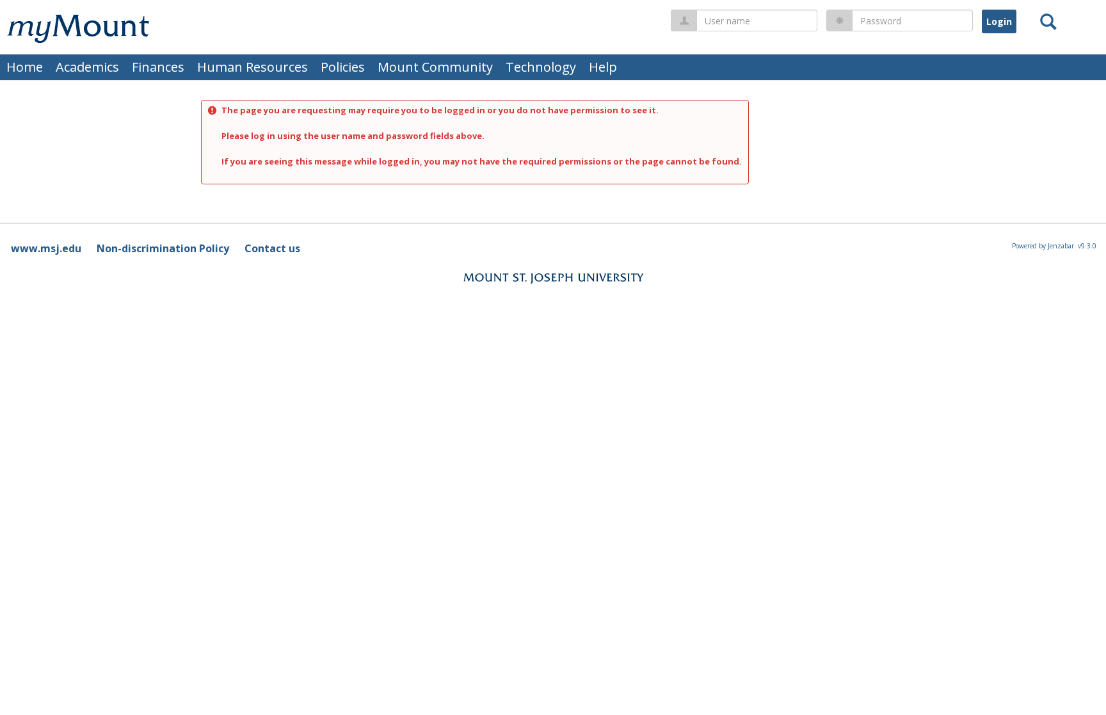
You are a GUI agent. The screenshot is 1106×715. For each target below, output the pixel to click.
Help (603, 67)
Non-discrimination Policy (163, 248)
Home (24, 67)
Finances (158, 67)
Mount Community (435, 67)
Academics (87, 67)
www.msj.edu (46, 248)
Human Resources (252, 67)
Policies (343, 67)
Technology (541, 67)
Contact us (272, 248)
